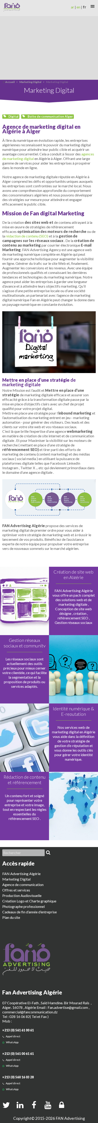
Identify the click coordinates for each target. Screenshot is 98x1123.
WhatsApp (11, 1042)
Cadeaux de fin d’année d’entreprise (29, 912)
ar (72, 7)
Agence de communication (23, 884)
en (78, 7)
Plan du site (11, 917)
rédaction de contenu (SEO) (27, 236)
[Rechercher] (48, 852)
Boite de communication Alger (50, 116)
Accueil (10, 82)
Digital (13, 116)
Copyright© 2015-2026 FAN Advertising (49, 1118)
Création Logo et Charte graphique (29, 901)
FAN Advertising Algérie (21, 873)
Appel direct (12, 1036)
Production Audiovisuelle (21, 895)
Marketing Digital (30, 82)
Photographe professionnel (23, 906)
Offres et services (16, 890)
